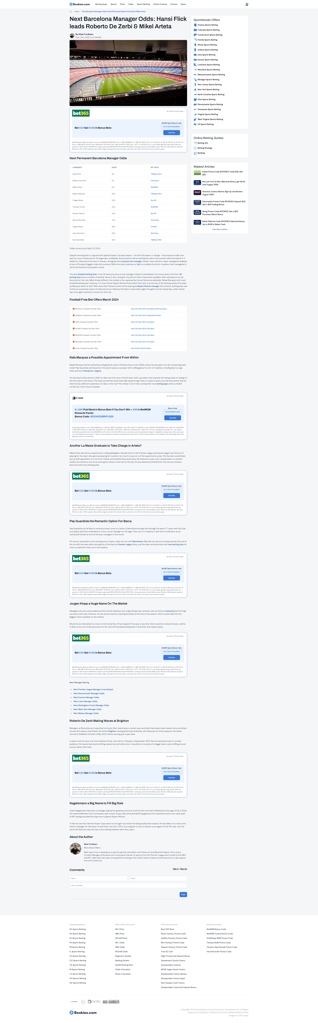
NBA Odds (120, 947)
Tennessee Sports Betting (209, 109)
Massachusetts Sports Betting (211, 74)
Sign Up (183, 869)
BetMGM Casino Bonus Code (220, 933)
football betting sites (87, 274)
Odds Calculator (122, 969)
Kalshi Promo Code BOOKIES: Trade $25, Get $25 (222, 173)
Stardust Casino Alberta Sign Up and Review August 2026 (222, 193)
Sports (114, 4)
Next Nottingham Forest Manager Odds (91, 705)
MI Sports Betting (77, 947)
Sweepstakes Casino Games (174, 974)
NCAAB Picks (121, 938)
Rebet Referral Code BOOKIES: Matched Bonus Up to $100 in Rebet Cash (223, 223)
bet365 (154, 226)
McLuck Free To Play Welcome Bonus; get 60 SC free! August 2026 (223, 183)
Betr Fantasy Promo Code (172, 942)
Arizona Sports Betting (208, 25)
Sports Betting (143, 4)
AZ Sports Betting (77, 956)
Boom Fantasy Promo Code (173, 933)
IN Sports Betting (77, 969)
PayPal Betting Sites (124, 965)
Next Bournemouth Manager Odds (89, 693)
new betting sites (176, 544)
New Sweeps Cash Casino (173, 983)
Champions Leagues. (92, 371)
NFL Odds (119, 942)
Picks (122, 4)
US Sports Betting (206, 124)
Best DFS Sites (167, 929)
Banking (201, 153)
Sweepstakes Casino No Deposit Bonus (178, 987)
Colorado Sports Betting (208, 30)
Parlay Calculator (123, 974)
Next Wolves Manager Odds (86, 713)
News (183, 4)
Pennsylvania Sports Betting (210, 104)
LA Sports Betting (77, 974)
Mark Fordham (86, 34)
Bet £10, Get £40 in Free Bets (142, 335)
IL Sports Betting (77, 951)
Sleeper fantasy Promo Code (174, 947)
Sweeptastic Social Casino (173, 960)
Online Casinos (160, 4)
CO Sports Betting (78, 960)
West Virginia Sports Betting (210, 119)
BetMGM (154, 187)
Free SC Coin (167, 951)
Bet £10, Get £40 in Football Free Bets (146, 315)
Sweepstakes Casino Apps (173, 978)
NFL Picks (119, 929)
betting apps (162, 383)
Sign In (176, 869)
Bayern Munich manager (148, 286)
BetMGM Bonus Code (216, 929)
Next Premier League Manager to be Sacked (93, 689)
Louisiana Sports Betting (209, 64)
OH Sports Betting (78, 978)
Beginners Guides (123, 956)
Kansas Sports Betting (208, 59)
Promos (174, 4)
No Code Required (171, 127)
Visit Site (171, 132)
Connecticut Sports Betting (210, 35)
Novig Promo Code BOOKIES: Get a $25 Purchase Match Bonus (220, 213)
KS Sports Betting (77, 933)
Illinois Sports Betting (207, 44)
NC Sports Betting (78, 983)
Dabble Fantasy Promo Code (174, 938)
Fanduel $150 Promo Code (219, 942)
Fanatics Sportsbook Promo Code (222, 947)
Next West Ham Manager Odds (87, 709)
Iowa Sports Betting (206, 54)
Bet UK (153, 200)
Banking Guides (122, 960)
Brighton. (112, 731)
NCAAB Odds (121, 951)
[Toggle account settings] (246, 4)
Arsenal (114, 453)
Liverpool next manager (131, 261)
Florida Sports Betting (207, 39)
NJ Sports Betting (77, 938)
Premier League (125, 544)
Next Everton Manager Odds (86, 697)
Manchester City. (140, 541)
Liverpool (168, 611)
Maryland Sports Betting (209, 69)
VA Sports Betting (78, 965)
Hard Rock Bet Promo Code (219, 951)
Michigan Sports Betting (208, 79)
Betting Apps (101, 4)
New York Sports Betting (208, 89)
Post (183, 894)
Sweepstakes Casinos (171, 965)
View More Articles (219, 229)
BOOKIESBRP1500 (172, 412)
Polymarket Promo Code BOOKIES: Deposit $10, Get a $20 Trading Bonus (224, 203)
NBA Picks (119, 933)
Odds (130, 4)
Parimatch (155, 180)
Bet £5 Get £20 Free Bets (141, 348)
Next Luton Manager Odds (85, 701)
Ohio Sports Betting (206, 99)
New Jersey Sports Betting (210, 84)
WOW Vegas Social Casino (173, 969)
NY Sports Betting (78, 929)
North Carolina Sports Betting (211, 94)
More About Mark (92, 847)
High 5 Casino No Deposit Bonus (175, 956)
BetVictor (155, 233)
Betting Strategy (205, 148)
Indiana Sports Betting (208, 49)
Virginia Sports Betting (208, 114)
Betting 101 (203, 143)
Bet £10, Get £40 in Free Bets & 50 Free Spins (149, 309)
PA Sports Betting (77, 942)
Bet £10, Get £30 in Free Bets (142, 322)
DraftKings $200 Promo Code (220, 938)
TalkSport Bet (156, 174)
